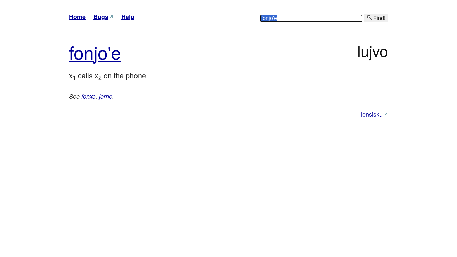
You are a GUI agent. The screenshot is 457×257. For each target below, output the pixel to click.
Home (77, 16)
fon (81, 52)
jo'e (107, 52)
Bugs (100, 16)
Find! (378, 18)
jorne (105, 96)
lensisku (372, 114)
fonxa (88, 96)
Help (127, 16)
